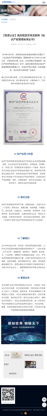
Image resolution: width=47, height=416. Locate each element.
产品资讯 (12, 19)
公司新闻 (4, 19)
